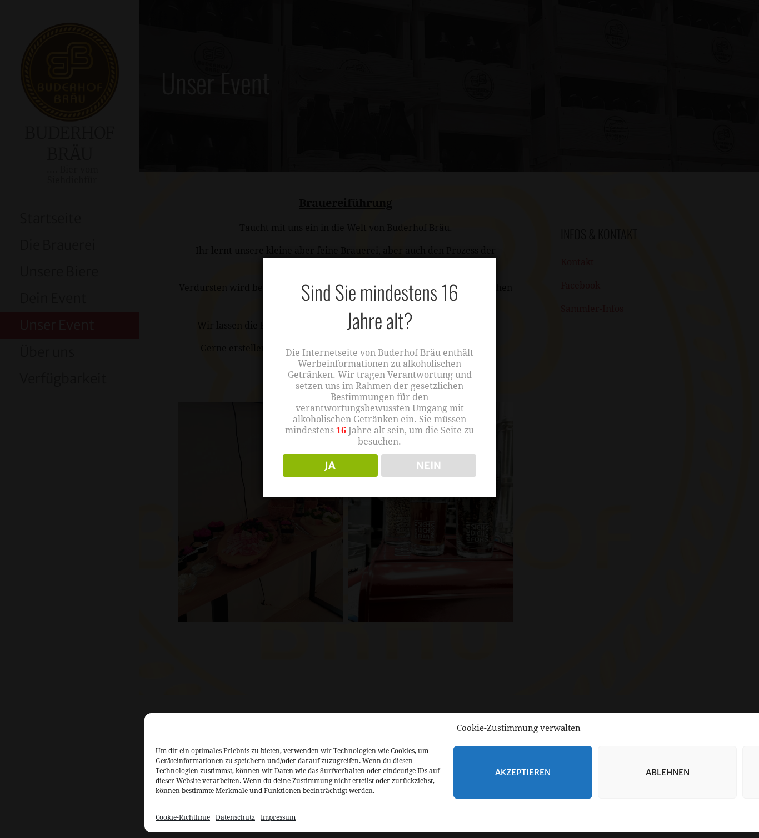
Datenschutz (235, 817)
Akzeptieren (523, 772)
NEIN (428, 465)
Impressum (278, 817)
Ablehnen (668, 772)
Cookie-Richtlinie (183, 817)
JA (330, 465)
